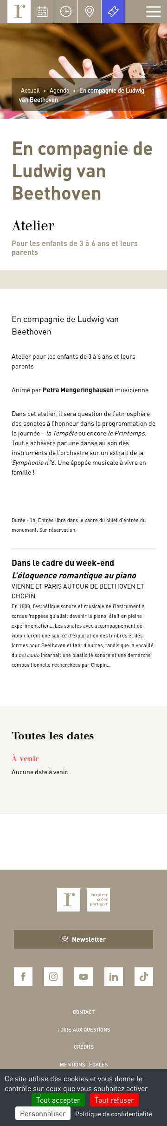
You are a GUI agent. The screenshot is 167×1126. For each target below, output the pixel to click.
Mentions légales (84, 1064)
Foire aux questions (84, 1029)
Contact (84, 1012)
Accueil (30, 90)
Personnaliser (43, 1113)
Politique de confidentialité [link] (113, 1113)
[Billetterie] (113, 11)
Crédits (84, 1047)
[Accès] (89, 11)
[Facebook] (23, 976)
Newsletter (89, 939)
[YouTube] (83, 976)
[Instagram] (53, 976)
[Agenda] (42, 11)
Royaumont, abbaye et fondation (19, 11)
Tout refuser (114, 1100)
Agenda (60, 90)
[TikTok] (144, 976)
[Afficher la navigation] (154, 11)
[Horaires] (65, 11)
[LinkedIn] (113, 976)
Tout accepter (58, 1100)
